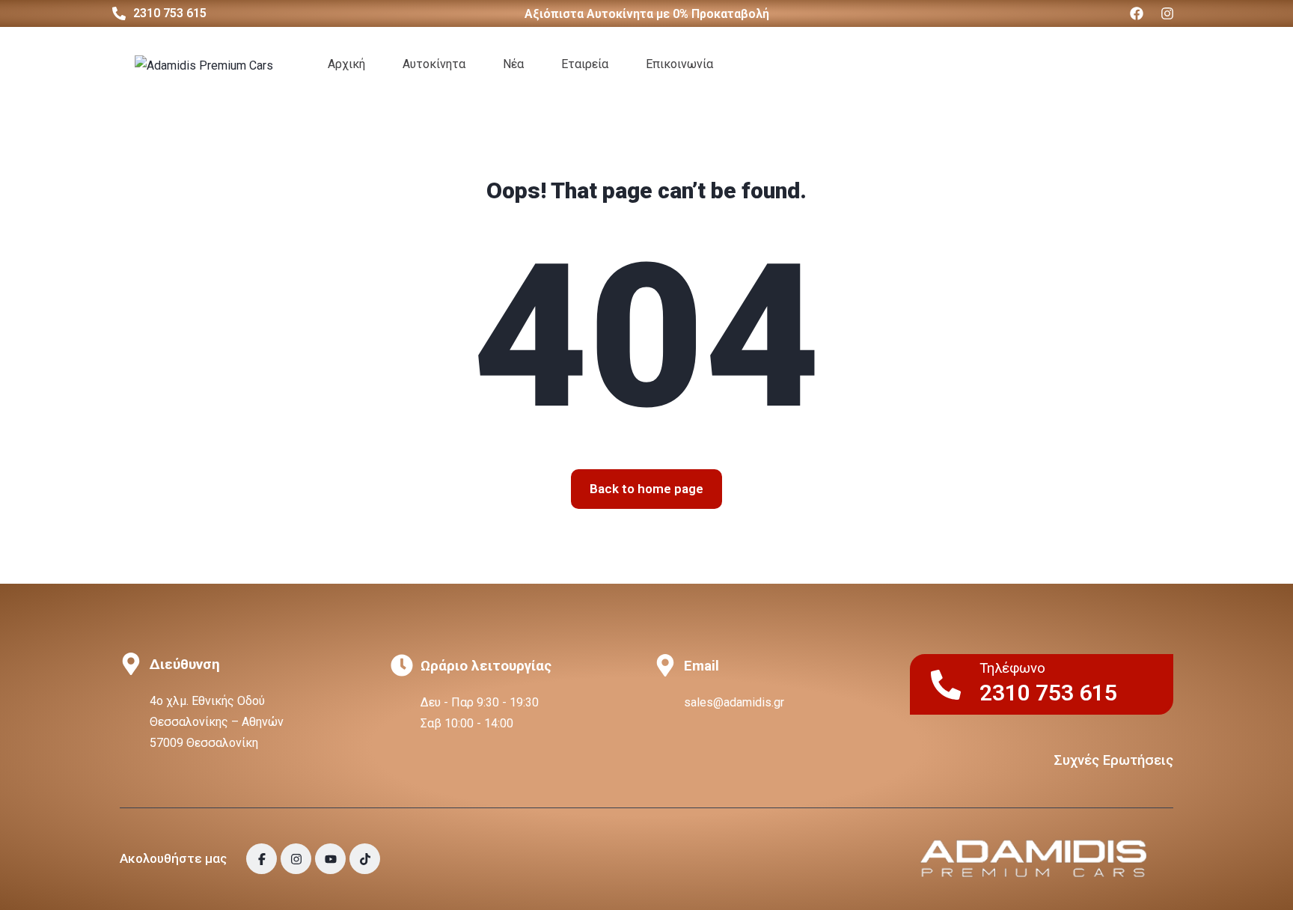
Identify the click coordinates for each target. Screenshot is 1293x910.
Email (701, 666)
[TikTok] (364, 858)
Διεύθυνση (185, 664)
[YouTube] (330, 858)
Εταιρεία (584, 64)
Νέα (513, 64)
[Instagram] (1167, 13)
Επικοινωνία (679, 64)
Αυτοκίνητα (434, 64)
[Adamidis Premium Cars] (204, 65)
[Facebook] (1136, 13)
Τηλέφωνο (1012, 668)
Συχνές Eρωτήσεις (1113, 760)
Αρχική (346, 64)
